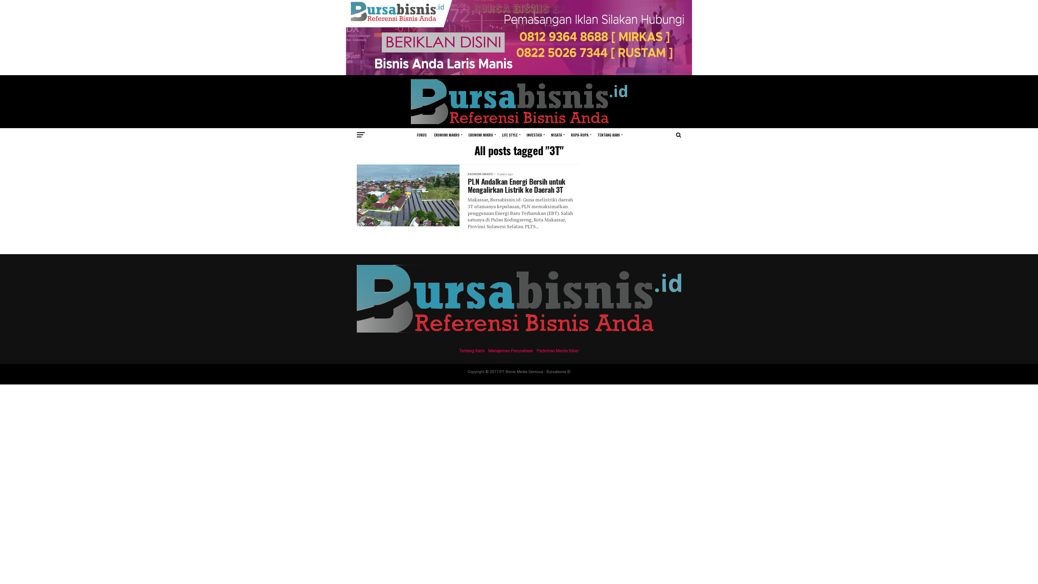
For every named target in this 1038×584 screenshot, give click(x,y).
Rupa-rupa (579, 135)
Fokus (422, 135)
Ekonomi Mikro (480, 135)
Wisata (556, 135)
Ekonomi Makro (447, 135)
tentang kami (608, 135)
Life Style (510, 135)
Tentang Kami (472, 350)
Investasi (534, 135)
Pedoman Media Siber (558, 350)
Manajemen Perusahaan (510, 350)
